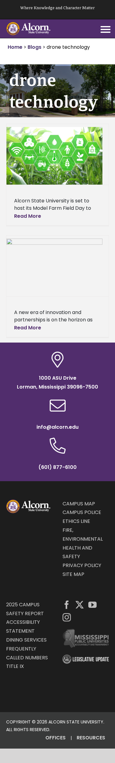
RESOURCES (91, 737)
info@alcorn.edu (57, 427)
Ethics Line (76, 521)
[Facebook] (67, 604)
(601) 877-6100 (57, 467)
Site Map (73, 574)
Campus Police (82, 512)
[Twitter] (79, 604)
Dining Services (26, 639)
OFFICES (55, 737)
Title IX (15, 666)
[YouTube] (92, 604)
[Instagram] (67, 617)
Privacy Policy (82, 565)
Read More (27, 216)
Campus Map (79, 503)
